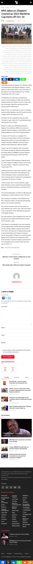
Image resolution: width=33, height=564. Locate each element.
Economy (4, 519)
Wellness (25, 522)
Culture (7, 7)
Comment (4, 306)
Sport (24, 500)
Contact (26, 553)
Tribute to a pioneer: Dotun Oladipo (13, 433)
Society (25, 497)
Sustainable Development (26, 505)
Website (3, 342)
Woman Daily (26, 524)
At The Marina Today (5, 498)
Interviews (4, 523)
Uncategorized (27, 514)
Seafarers (25, 495)
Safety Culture (16, 525)
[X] (11, 79)
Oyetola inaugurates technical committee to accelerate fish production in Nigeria (17, 456)
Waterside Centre (25, 519)
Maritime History (14, 507)
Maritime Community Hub (16, 504)
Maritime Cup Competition (12, 247)
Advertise (9, 553)
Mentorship (15, 510)
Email (3, 335)
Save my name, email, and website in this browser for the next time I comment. (17, 351)
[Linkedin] (17, 79)
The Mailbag (26, 508)
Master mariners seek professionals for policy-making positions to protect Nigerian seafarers (20, 390)
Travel (24, 512)
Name (3, 327)
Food (2, 521)
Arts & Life (12, 7)
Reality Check (16, 523)
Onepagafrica (8, 556)
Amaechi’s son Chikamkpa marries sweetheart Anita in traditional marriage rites (20, 399)
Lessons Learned (14, 496)
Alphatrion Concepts (26, 556)
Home (2, 7)
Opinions (14, 515)
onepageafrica (10, 21)
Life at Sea (15, 499)
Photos (14, 519)
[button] (3, 298)
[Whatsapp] (23, 79)
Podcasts (15, 521)
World (24, 526)
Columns (3, 515)
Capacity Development (5, 510)
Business (3, 507)
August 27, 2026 (6, 435)
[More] (4, 82)
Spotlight (25, 502)
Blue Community (4, 502)
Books (3, 504)
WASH (24, 516)
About (2, 553)
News (13, 512)
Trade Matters (27, 510)
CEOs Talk (4, 512)
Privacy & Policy (18, 553)
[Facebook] (4, 79)
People (14, 517)
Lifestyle (14, 501)
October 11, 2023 (21, 21)
